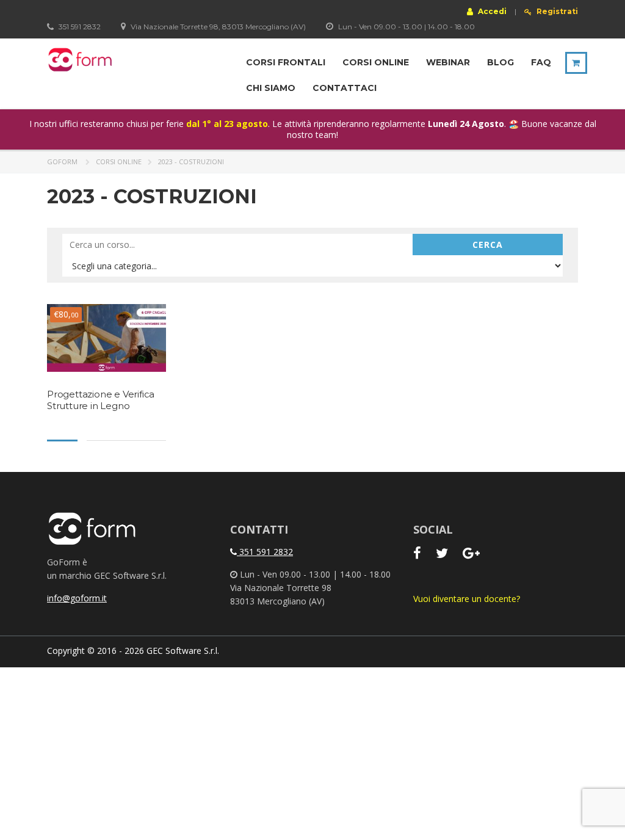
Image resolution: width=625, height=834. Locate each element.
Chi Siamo (270, 87)
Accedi (491, 11)
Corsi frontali (285, 62)
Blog (500, 62)
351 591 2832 (265, 551)
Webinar (448, 62)
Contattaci (344, 87)
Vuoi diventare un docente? (466, 598)
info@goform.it (77, 598)
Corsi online (375, 62)
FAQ (541, 62)
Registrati (556, 11)
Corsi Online (119, 161)
